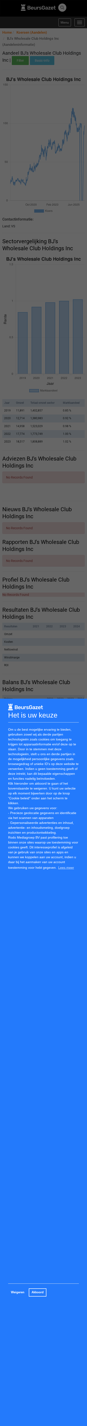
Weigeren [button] (17, 1292)
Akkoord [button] (38, 1292)
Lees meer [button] (66, 867)
